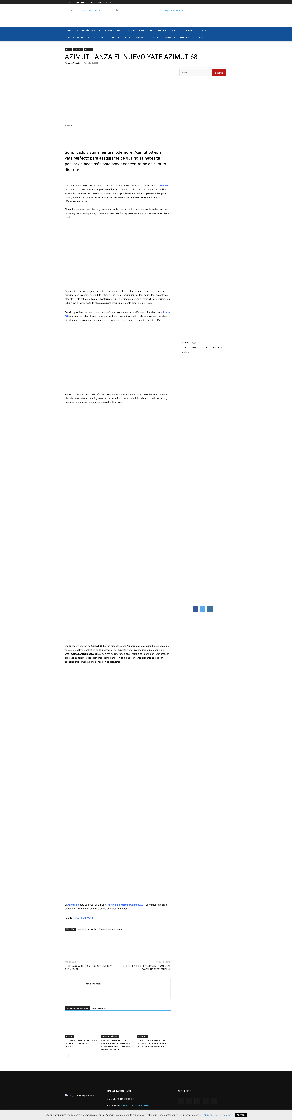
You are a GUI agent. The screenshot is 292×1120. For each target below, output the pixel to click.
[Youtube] (225, 2)
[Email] (96, 948)
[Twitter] (220, 2)
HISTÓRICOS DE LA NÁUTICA (176, 37)
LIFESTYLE (155, 37)
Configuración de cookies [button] (217, 1114)
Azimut (81, 929)
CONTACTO (198, 37)
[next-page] (71, 1055)
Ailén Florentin (74, 63)
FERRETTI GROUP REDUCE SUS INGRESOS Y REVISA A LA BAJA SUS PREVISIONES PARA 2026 (152, 1043)
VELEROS (202, 30)
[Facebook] (205, 2)
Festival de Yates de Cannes (110, 929)
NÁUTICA (162, 30)
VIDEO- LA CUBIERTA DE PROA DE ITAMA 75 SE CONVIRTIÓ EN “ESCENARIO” (147, 968)
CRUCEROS (175, 30)
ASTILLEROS (142, 1036)
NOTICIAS (88, 49)
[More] (103, 948)
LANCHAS (189, 30)
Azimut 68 (92, 929)
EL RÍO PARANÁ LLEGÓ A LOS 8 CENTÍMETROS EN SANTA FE (88, 968)
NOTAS (68, 49)
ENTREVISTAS (141, 37)
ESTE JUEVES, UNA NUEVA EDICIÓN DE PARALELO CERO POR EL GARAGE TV (81, 1043)
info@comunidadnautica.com (135, 1105)
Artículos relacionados (78, 1008)
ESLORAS (131, 30)
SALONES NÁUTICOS (97, 37)
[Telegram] (89, 948)
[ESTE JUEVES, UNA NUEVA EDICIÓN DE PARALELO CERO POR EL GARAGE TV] (81, 1026)
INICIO (69, 30)
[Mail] (215, 2)
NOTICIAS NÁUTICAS (86, 30)
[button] (223, 30)
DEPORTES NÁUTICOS (120, 37)
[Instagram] (210, 2)
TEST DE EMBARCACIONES (110, 30)
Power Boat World (83, 917)
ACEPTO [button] (241, 1115)
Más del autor (99, 1008)
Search (219, 72)
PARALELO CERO (146, 30)
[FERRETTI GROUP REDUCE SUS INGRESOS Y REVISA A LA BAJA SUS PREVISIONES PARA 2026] (154, 1026)
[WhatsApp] (82, 948)
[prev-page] (67, 1055)
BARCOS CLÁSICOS (75, 37)
